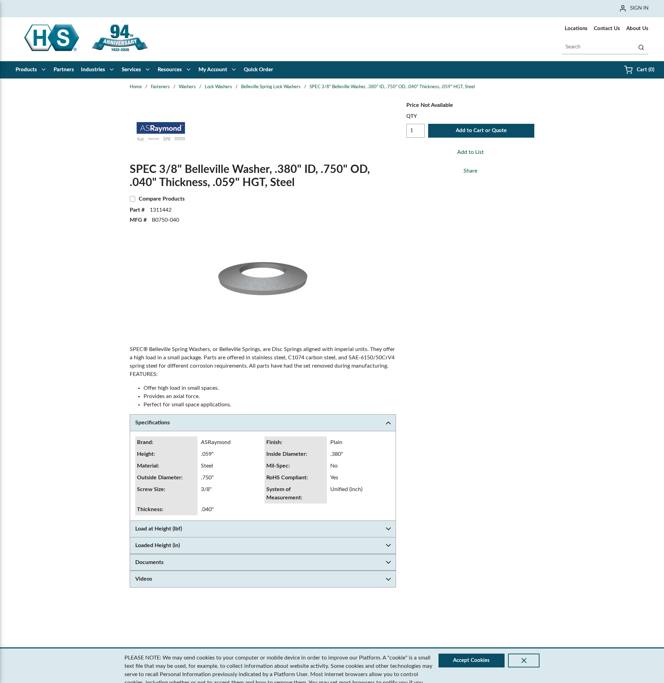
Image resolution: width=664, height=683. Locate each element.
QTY (411, 116)
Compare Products (162, 199)
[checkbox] (132, 199)
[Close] (524, 660)
